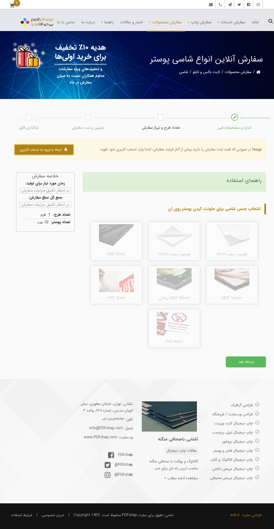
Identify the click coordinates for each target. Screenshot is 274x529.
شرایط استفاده (21, 515)
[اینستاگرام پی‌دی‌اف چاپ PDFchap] (257, 4)
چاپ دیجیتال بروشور (237, 441)
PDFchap (125, 455)
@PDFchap (124, 465)
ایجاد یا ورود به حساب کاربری (41, 150)
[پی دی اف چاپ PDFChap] (36, 22)
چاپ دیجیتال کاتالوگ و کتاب (231, 460)
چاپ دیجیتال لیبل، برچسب (232, 432)
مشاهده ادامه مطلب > (181, 478)
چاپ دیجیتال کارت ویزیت (233, 423)
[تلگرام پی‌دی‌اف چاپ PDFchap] (228, 4)
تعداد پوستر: (60, 222)
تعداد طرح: (61, 215)
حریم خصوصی (53, 515)
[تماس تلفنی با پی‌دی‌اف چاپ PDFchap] (219, 4)
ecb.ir (235, 515)
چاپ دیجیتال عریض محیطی (231, 478)
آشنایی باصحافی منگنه (178, 439)
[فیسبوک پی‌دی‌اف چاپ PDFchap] (247, 4)
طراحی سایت (252, 515)
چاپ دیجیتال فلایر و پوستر (233, 451)
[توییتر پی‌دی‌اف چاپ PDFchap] (238, 4)
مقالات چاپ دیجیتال (181, 451)
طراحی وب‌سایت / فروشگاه (232, 414)
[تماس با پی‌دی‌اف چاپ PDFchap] (210, 4)
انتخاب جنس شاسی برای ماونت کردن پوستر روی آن (214, 208)
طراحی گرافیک (242, 405)
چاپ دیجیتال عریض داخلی (232, 469)
